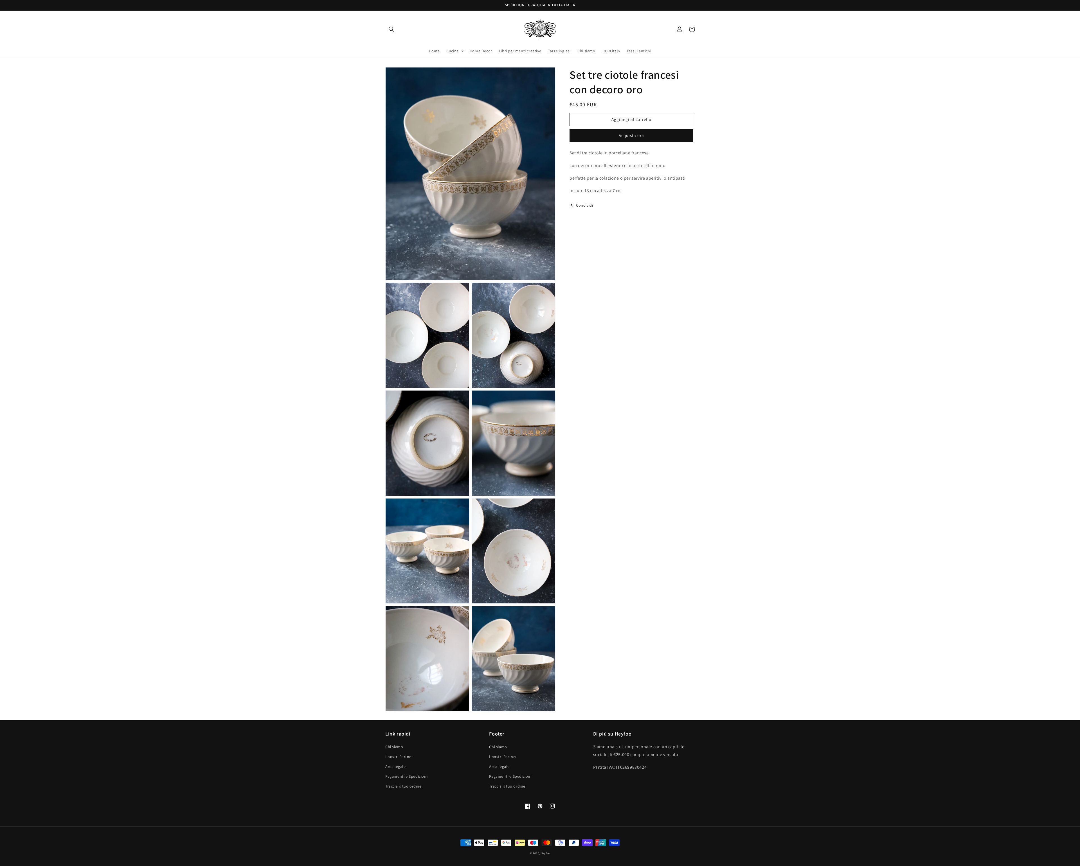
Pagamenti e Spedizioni (406, 776)
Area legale (395, 766)
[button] (391, 29)
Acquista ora (631, 135)
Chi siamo (394, 746)
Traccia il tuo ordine (403, 786)
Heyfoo (545, 853)
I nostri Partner (399, 756)
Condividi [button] (584, 205)
